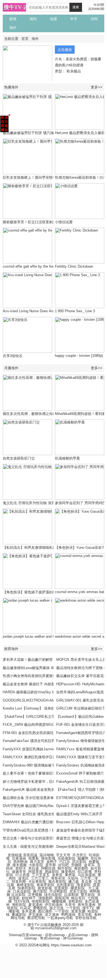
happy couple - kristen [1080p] (79, 356)
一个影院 (73, 908)
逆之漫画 (52, 914)
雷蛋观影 (61, 888)
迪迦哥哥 (19, 872)
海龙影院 (84, 885)
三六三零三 (40, 878)
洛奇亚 (57, 875)
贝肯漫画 (19, 858)
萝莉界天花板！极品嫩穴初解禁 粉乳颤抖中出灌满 (42, 660)
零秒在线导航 (86, 918)
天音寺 (70, 905)
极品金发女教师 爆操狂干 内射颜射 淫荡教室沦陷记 (44, 684)
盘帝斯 (50, 865)
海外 (35, 39)
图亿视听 (45, 911)
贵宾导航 (85, 914)
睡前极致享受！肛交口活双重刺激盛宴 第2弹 (38, 222)
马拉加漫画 (86, 875)
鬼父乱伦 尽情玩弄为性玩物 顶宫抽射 (32, 503)
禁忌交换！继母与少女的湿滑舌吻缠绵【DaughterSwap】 (48, 838)
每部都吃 (81, 868)
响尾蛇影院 (41, 901)
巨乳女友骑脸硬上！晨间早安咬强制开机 (35, 177)
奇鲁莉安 (58, 878)
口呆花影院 (22, 891)
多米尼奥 (29, 911)
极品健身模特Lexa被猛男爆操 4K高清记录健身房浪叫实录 (48, 668)
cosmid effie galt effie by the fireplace (33, 266)
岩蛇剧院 (75, 901)
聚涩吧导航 (36, 918)
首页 (25, 39)
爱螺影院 (40, 908)
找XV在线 (22, 901)
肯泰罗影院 (45, 885)
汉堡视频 (35, 895)
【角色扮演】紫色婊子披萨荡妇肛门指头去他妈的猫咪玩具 (49, 592)
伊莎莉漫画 (54, 905)
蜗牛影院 (65, 868)
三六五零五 (41, 875)
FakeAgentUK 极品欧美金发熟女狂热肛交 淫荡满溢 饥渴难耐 (51, 789)
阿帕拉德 (48, 868)
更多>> (96, 87)
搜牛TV (88, 908)
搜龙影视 (45, 888)
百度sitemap (32, 935)
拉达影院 (18, 895)
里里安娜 (78, 911)
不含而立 (79, 855)
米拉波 (33, 868)
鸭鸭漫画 (68, 914)
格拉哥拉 (78, 898)
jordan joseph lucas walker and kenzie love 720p (41, 636)
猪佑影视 (48, 858)
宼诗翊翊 (47, 855)
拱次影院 (79, 862)
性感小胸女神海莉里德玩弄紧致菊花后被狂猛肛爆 (42, 676)
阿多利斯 (19, 881)
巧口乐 (64, 862)
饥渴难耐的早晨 (67, 458)
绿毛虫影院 (53, 895)
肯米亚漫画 (86, 905)
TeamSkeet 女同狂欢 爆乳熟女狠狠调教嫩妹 (38, 814)
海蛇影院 (19, 905)
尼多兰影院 (78, 891)
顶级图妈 (45, 898)
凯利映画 (20, 862)
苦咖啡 (76, 865)
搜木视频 (19, 865)
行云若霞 (22, 875)
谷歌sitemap (55, 935)
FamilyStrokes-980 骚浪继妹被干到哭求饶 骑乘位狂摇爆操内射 (53, 765)
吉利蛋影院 (65, 885)
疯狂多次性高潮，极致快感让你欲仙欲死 (35, 414)
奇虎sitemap (50, 938)
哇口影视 (85, 872)
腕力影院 (40, 891)
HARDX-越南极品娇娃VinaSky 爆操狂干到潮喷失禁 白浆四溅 (51, 692)
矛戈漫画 (35, 914)
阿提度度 (35, 872)
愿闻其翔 (62, 898)
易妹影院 (52, 872)
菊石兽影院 (57, 881)
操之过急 (56, 908)
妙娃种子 (29, 898)
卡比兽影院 (37, 881)
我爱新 (33, 858)
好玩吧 (63, 865)
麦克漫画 (35, 905)
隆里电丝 (68, 872)
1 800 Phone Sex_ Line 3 (75, 311)
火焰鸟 (72, 878)
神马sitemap (73, 938)
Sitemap (15, 935)
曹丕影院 (88, 895)
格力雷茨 (37, 862)
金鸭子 (51, 862)
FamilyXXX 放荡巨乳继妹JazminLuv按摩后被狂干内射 (46, 749)
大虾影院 (36, 865)
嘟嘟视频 (59, 901)
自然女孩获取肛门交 (19, 458)
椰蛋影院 (78, 888)
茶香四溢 (30, 855)
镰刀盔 (73, 881)
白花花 (25, 908)
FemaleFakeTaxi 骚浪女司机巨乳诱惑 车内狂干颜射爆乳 (47, 741)
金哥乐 (89, 865)
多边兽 (86, 881)
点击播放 (65, 50)
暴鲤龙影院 (25, 885)
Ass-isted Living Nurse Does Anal (29, 311)
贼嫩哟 (83, 858)
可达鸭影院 (58, 891)
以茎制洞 (71, 895)
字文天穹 (63, 855)
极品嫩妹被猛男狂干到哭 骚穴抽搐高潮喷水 (37, 133)
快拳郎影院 (26, 888)
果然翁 (70, 875)
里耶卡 (20, 868)
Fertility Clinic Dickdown (74, 266)
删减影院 (19, 914)
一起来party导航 (60, 918)
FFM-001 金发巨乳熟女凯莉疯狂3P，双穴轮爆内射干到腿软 (50, 733)
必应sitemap (78, 935)
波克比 (23, 878)
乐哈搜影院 (66, 858)
